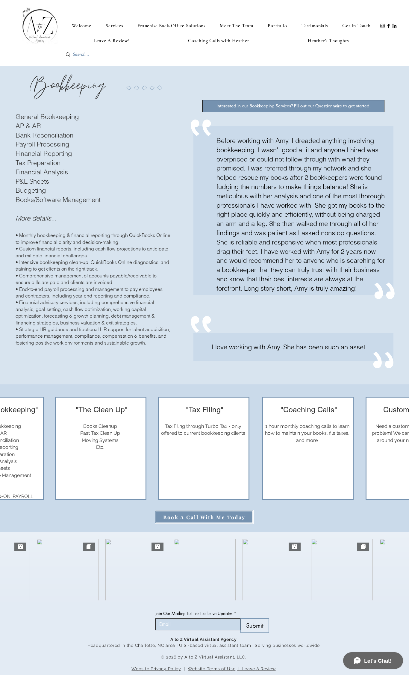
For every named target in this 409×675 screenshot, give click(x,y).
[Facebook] (388, 26)
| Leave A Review (256, 668)
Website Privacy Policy (156, 668)
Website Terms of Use (211, 668)
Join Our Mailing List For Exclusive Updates (195, 613)
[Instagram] (382, 26)
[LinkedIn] (394, 26)
